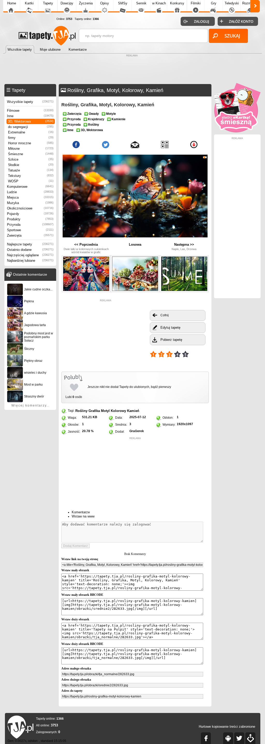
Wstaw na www (83, 516)
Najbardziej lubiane (30, 260)
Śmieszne (31, 154)
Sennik (141, 3)
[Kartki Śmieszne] (237, 131)
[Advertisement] (132, 70)
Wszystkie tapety (30, 102)
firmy (31, 138)
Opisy (104, 3)
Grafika (94, 411)
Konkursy (177, 3)
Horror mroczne (31, 143)
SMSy (122, 3)
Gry (213, 3)
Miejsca (30, 197)
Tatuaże (31, 170)
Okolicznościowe (30, 208)
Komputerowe (30, 187)
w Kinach (159, 3)
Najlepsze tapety (30, 244)
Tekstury (31, 176)
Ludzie (30, 192)
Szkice (31, 159)
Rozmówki (250, 3)
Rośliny (81, 411)
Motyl (105, 411)
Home (11, 3)
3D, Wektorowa (31, 121)
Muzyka (30, 203)
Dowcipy (67, 3)
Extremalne (31, 132)
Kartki (29, 3)
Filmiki (196, 3)
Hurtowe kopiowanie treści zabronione (227, 726)
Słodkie (31, 165)
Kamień (133, 411)
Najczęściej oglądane (30, 255)
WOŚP (31, 181)
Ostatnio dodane (30, 250)
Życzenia (86, 3)
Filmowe (30, 110)
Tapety (48, 3)
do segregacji (31, 127)
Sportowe (30, 230)
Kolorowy (118, 411)
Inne (30, 116)
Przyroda (30, 225)
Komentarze (81, 512)
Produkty (30, 219)
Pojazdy (30, 214)
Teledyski (232, 3)
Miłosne (31, 149)
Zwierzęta (30, 235)
